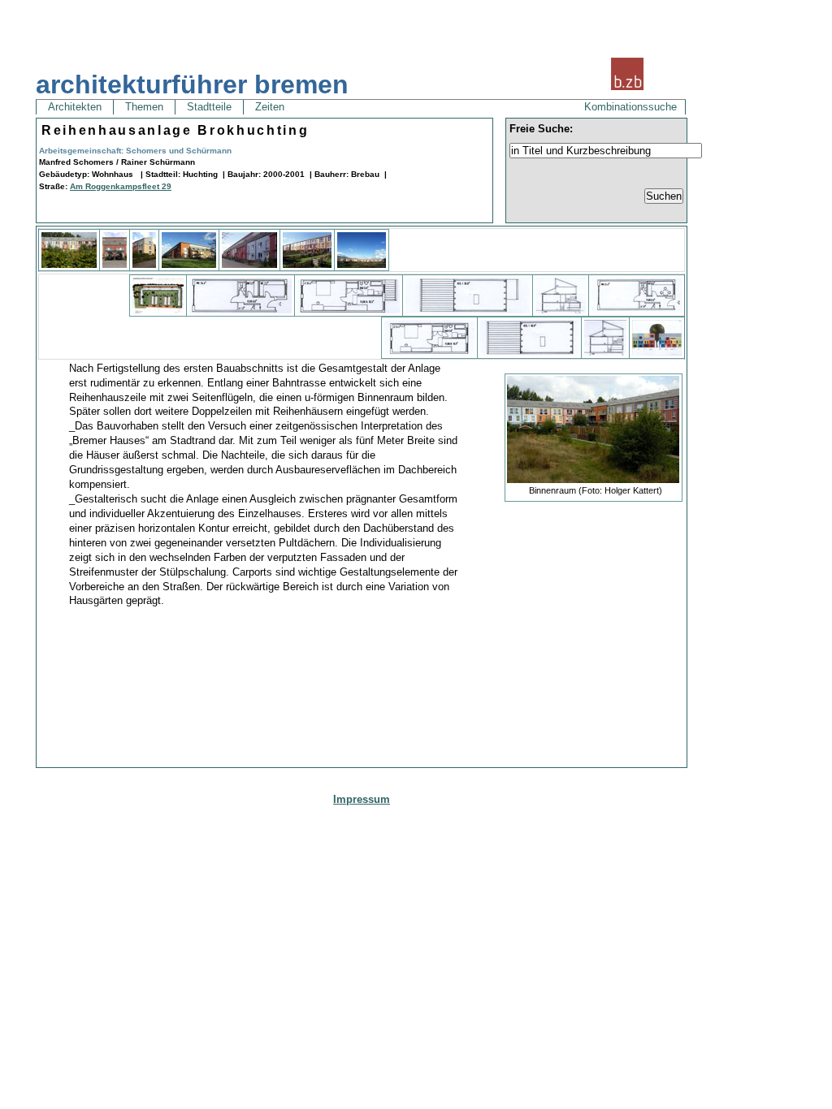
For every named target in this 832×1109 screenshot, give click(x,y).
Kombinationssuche (630, 107)
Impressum (361, 799)
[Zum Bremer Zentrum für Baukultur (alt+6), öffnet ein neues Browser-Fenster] (627, 88)
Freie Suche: (541, 129)
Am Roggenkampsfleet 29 (120, 186)
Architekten (75, 107)
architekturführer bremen (192, 84)
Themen (144, 107)
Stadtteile (209, 107)
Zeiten (270, 107)
